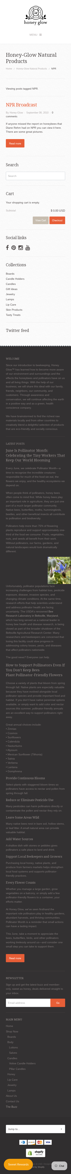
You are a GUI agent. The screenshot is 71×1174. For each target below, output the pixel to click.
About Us (11, 1095)
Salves (13, 1052)
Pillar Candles (17, 1068)
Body (10, 1042)
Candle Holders (15, 278)
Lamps (10, 299)
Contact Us (12, 1101)
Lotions (13, 1047)
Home (9, 68)
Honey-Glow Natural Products (31, 68)
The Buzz (11, 1107)
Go (57, 1003)
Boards (10, 273)
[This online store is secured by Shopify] (35, 1152)
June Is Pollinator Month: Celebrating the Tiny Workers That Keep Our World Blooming (35, 455)
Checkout (57, 220)
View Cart (40, 220)
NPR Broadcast (21, 105)
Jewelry (10, 294)
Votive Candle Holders (22, 1063)
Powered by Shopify (35, 1167)
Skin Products (14, 309)
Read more (15, 143)
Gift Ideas (11, 289)
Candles (11, 283)
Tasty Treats (13, 314)
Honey (11, 1074)
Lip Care (11, 304)
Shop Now (12, 1031)
